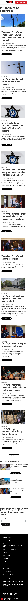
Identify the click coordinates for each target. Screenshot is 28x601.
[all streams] (26, 599)
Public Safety (4, 30)
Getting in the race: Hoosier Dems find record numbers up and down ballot (19, 466)
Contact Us (5, 558)
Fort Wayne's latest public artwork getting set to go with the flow (19, 490)
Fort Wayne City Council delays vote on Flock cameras (12, 82)
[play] (2, 599)
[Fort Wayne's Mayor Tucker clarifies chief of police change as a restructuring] (13, 202)
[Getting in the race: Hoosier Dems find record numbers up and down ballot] (5, 467)
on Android (15, 549)
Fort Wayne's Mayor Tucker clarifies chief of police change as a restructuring (13, 216)
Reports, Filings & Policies (9, 574)
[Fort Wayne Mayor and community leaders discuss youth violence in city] (13, 373)
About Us (5, 552)
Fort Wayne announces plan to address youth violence (13, 344)
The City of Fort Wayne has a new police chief (13, 257)
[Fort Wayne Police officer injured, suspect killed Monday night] (13, 284)
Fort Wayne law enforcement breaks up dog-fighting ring (11, 431)
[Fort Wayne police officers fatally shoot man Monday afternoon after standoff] (13, 157)
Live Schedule (6, 565)
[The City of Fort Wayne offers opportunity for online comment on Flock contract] (13, 20)
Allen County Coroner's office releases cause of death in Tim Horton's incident (12, 127)
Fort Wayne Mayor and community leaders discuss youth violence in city (13, 387)
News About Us (6, 555)
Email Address (5, 519)
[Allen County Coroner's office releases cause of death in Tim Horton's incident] (13, 111)
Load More (14, 456)
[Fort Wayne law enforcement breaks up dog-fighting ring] (13, 417)
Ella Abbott (3, 222)
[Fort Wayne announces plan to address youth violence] (13, 331)
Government (4, 341)
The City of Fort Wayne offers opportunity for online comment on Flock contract (12, 36)
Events (4, 561)
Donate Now (21, 2)
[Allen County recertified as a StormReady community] (5, 481)
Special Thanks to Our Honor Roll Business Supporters (13, 585)
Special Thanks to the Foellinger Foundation (13, 581)
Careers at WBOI (7, 571)
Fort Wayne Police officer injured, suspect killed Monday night (12, 299)
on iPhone (11, 549)
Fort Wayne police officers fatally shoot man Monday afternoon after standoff (13, 172)
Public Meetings (6, 578)
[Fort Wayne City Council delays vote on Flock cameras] (13, 67)
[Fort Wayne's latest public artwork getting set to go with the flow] (5, 491)
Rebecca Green (4, 43)
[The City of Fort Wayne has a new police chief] (13, 244)
